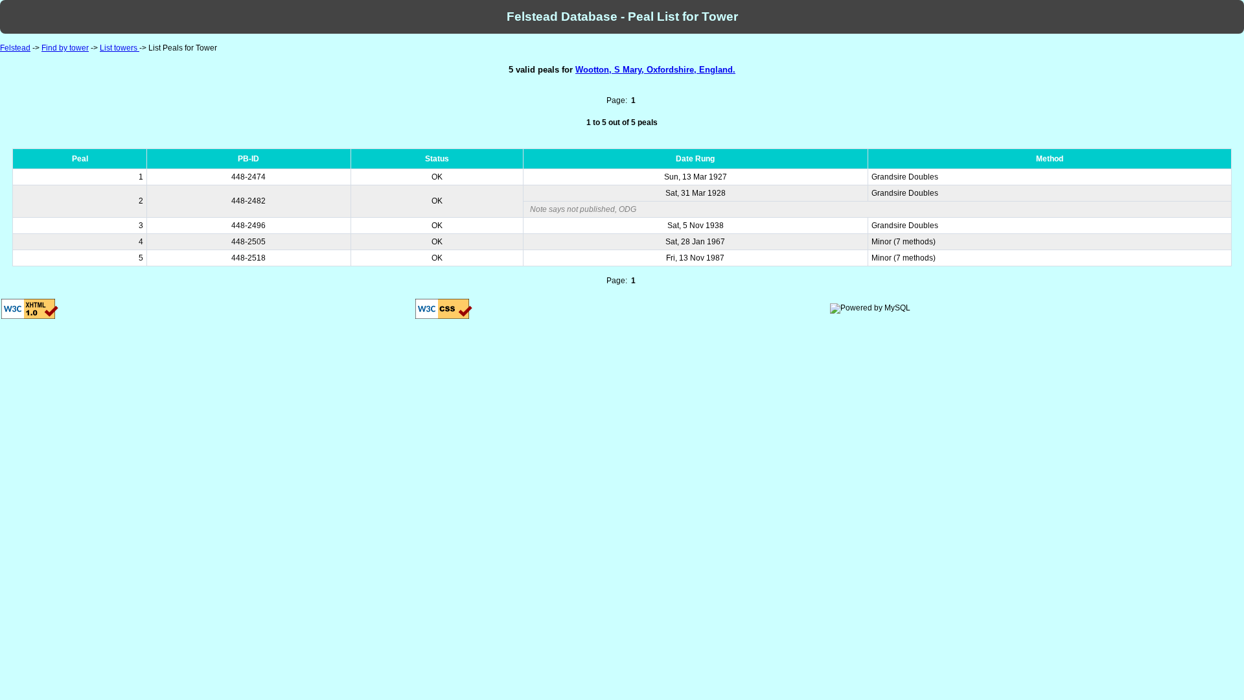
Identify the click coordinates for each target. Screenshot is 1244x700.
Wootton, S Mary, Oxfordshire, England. (655, 70)
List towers (119, 47)
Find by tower (65, 47)
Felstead (15, 47)
